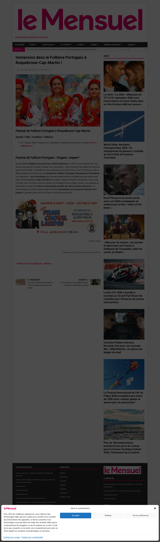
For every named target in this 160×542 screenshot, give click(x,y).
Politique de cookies (12, 537)
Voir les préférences (140, 515)
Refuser (108, 515)
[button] (155, 508)
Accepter (75, 515)
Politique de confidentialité (32, 537)
